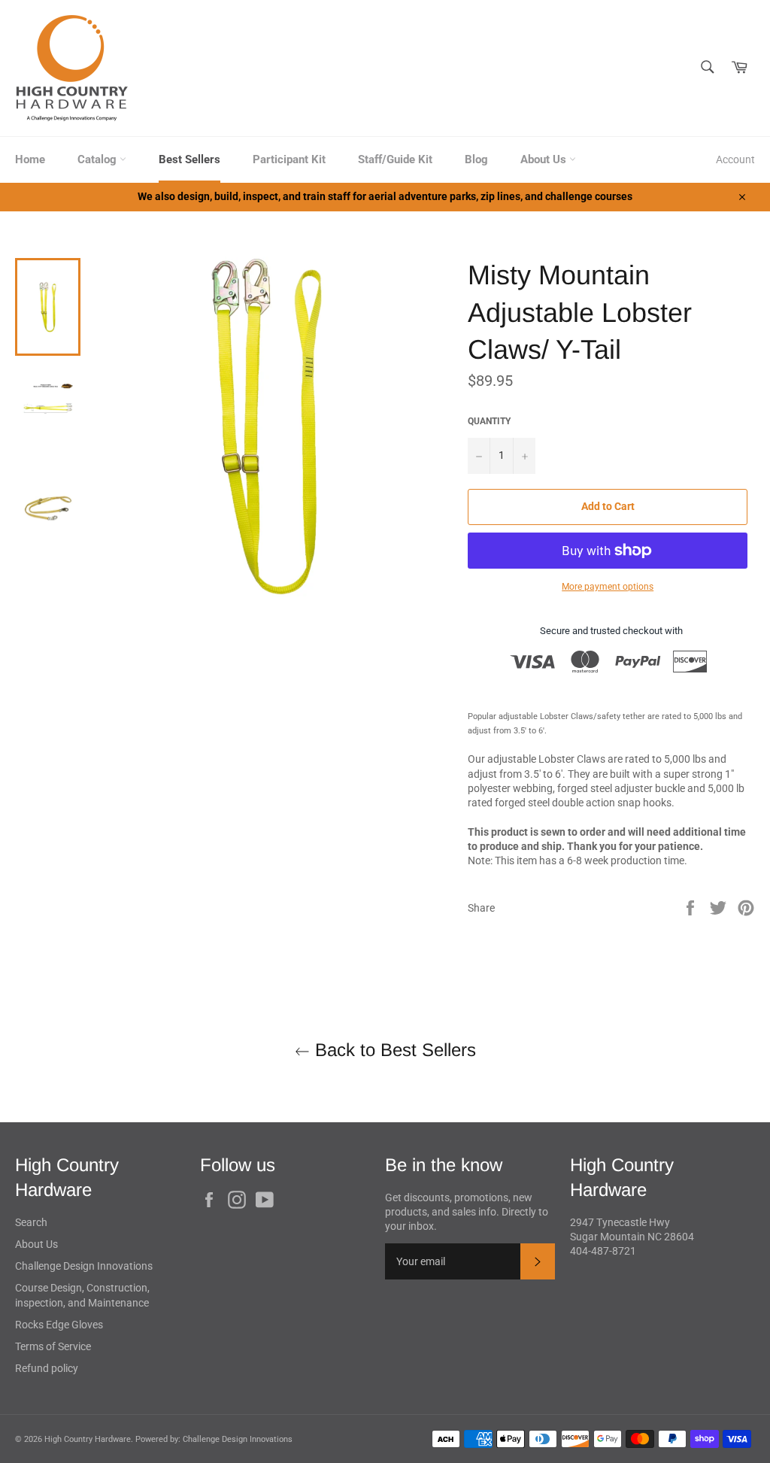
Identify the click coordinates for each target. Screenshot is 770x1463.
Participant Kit (289, 159)
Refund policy (46, 1368)
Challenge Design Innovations (84, 1266)
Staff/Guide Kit (395, 159)
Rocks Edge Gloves (59, 1325)
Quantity (489, 421)
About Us (544, 159)
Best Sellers (189, 159)
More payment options (607, 586)
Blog (476, 159)
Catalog (98, 159)
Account (735, 159)
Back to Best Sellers (393, 1050)
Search (31, 1222)
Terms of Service (53, 1346)
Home (30, 159)
